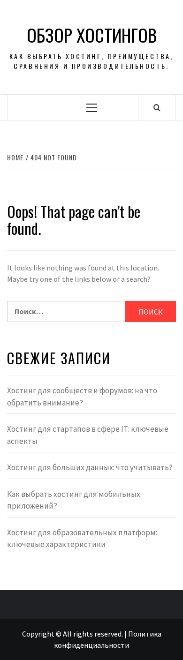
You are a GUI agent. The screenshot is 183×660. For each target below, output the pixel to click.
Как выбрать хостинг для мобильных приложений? (73, 500)
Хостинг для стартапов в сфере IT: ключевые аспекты (87, 435)
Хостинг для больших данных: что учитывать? (90, 467)
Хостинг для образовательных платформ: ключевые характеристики (82, 538)
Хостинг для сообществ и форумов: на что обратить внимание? (82, 396)
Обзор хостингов (92, 34)
